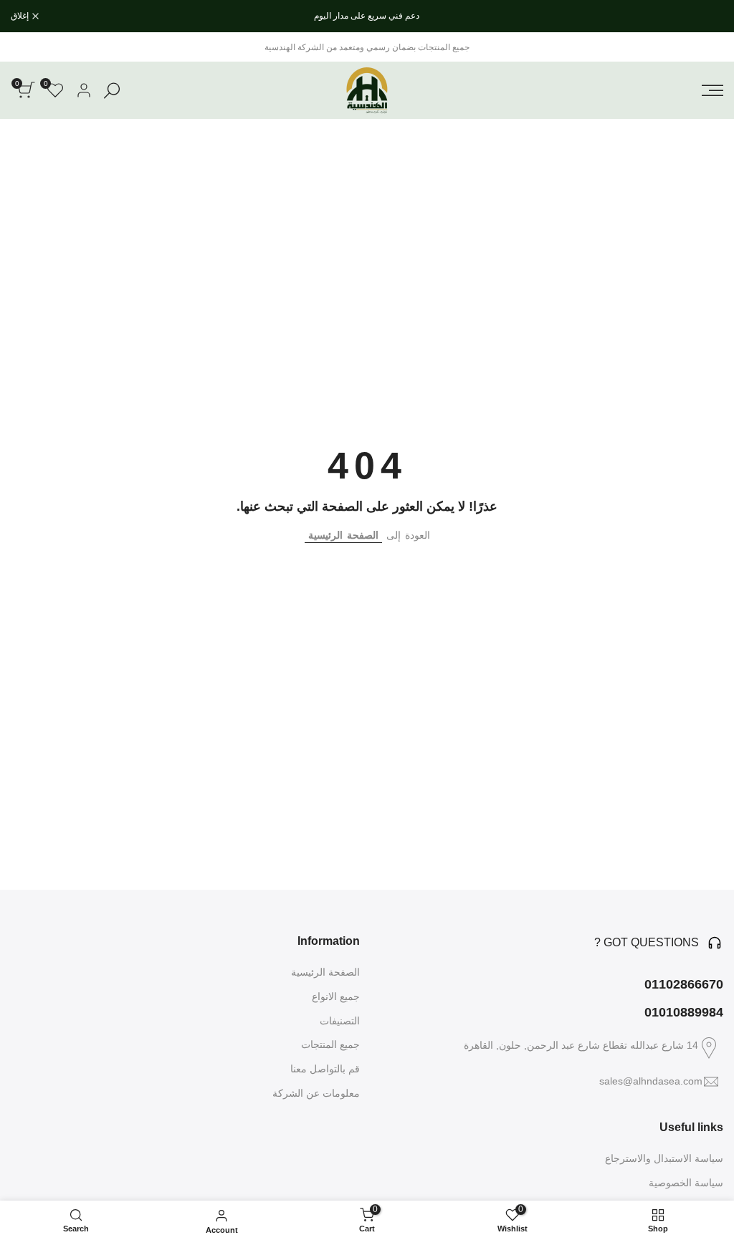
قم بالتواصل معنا (325, 1069)
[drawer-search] (112, 90)
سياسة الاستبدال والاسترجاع (664, 1158)
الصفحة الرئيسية (343, 535)
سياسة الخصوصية (686, 1182)
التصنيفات (340, 1021)
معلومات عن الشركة (316, 1093)
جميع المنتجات (330, 1044)
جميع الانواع (336, 996)
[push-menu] (712, 90)
